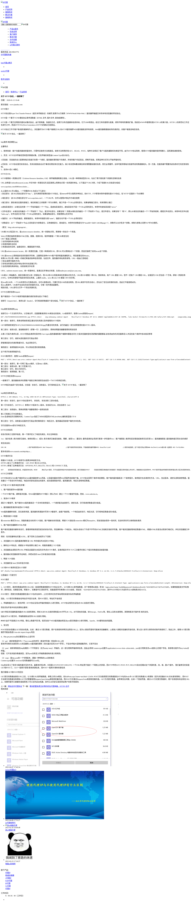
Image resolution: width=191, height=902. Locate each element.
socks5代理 (5, 71)
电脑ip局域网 (10, 864)
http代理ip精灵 (6, 63)
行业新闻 (23, 92)
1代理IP (8, 878)
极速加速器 (9, 875)
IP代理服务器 (6, 55)
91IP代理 (8, 881)
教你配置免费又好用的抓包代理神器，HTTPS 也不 (49, 686)
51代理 (8, 886)
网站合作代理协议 (15, 686)
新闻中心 (14, 92)
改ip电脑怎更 (10, 830)
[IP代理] (4, 2)
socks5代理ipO (10, 770)
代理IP (7, 873)
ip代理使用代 (10, 823)
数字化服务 (5, 79)
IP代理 (7, 883)
